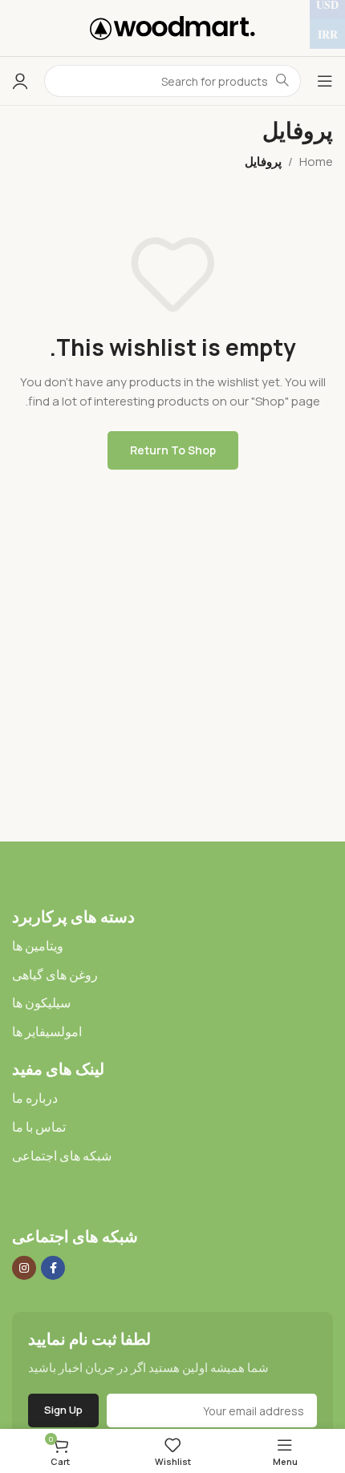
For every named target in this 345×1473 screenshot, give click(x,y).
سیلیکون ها (41, 1002)
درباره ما (35, 1098)
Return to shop (173, 450)
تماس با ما (39, 1127)
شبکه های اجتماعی (62, 1155)
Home (316, 161)
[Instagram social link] (24, 1268)
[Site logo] (172, 26)
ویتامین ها (37, 945)
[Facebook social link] (53, 1268)
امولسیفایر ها (47, 1031)
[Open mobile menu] (325, 81)
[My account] (20, 81)
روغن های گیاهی (55, 974)
